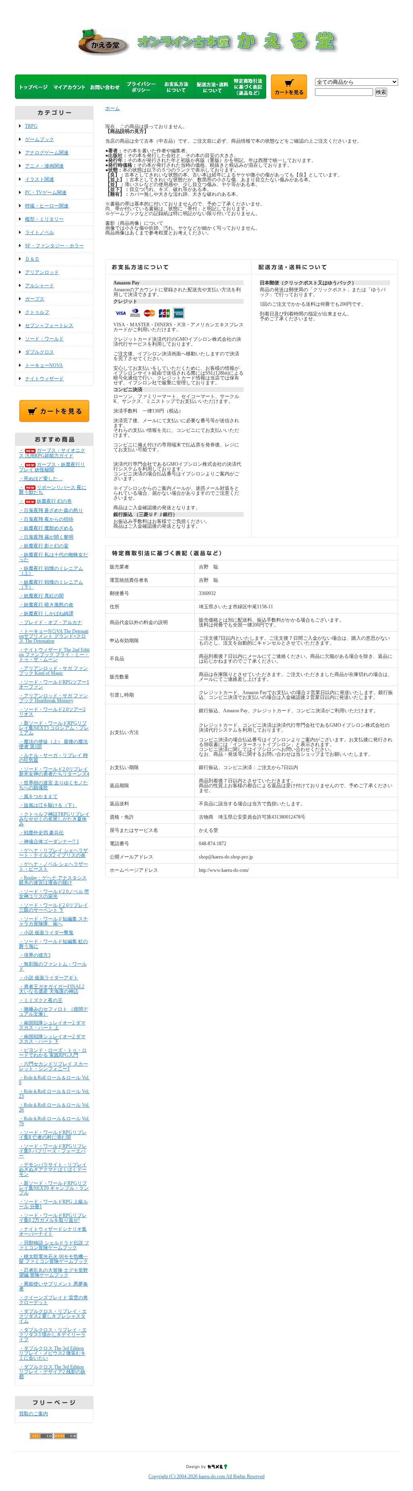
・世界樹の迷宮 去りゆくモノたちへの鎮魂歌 (53, 785)
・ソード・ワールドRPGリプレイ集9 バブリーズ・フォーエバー (53, 1151)
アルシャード (39, 285)
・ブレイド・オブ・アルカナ (50, 622)
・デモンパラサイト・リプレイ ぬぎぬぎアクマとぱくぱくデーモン (53, 1169)
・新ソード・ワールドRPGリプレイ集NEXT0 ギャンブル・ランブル (54, 1188)
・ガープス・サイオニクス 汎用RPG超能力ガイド (52, 453)
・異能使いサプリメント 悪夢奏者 (53, 1286)
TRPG (31, 126)
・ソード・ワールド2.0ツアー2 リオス (52, 712)
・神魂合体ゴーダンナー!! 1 (49, 841)
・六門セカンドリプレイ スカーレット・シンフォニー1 (53, 1066)
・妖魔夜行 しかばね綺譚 (46, 613)
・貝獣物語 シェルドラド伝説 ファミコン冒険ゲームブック (54, 1245)
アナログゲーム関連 (47, 153)
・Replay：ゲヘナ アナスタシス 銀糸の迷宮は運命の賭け (53, 880)
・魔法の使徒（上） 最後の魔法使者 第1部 (53, 744)
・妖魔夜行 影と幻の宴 (44, 546)
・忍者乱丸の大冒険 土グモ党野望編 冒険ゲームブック (53, 1272)
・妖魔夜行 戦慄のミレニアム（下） (51, 584)
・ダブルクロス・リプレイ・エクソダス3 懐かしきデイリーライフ (53, 1334)
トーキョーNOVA (44, 365)
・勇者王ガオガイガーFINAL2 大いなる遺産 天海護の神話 (51, 989)
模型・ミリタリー (44, 219)
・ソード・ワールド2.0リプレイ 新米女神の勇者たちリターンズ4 (54, 771)
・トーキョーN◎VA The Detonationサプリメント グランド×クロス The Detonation (53, 636)
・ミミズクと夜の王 (41, 1000)
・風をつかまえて (38, 796)
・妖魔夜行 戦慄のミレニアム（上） (51, 571)
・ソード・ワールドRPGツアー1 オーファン (54, 684)
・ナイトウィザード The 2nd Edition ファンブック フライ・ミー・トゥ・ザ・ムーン (54, 654)
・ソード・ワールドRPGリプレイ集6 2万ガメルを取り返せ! (53, 1218)
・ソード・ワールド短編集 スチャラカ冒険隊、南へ (53, 921)
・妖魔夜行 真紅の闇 (41, 596)
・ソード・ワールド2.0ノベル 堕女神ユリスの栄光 (54, 894)
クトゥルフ (37, 312)
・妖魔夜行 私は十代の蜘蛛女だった (53, 557)
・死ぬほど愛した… (41, 478)
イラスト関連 (39, 179)
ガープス (34, 299)
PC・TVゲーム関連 (46, 192)
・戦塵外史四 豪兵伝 (41, 833)
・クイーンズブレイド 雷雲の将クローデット (53, 1300)
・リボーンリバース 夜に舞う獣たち (52, 490)
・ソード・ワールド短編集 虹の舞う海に (53, 944)
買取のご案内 (33, 1413)
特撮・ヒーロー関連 (47, 206)
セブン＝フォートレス (49, 325)
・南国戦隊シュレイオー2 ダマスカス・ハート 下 (52, 1039)
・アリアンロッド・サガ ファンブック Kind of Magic (53, 671)
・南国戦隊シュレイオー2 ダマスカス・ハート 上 (52, 1025)
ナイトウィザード (44, 379)
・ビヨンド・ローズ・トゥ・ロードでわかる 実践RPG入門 (53, 1052)
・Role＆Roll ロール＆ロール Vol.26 (54, 1107)
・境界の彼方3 (34, 955)
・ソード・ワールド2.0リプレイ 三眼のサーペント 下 (53, 907)
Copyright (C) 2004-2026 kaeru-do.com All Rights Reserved (206, 1476)
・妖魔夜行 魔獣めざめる (46, 528)
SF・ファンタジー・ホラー (54, 246)
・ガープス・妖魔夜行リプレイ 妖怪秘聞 (52, 467)
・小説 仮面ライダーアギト (48, 978)
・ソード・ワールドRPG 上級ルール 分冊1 (53, 1204)
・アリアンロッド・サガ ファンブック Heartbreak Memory (53, 698)
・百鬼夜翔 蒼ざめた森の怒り (51, 510)
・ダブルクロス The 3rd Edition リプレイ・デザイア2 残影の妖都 (52, 1371)
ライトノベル (39, 232)
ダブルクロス (39, 352)
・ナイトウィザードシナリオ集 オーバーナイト (53, 1231)
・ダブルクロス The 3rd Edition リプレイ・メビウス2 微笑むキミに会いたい (52, 1353)
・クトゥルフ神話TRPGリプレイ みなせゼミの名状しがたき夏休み (54, 819)
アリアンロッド (42, 272)
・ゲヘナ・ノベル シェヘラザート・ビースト (53, 866)
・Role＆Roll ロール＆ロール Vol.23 (54, 1094)
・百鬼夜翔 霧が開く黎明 (46, 537)
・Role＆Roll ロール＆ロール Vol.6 (54, 1080)
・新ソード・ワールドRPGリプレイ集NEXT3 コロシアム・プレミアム (54, 728)
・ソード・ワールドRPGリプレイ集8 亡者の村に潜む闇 (53, 1135)
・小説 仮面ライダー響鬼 (46, 932)
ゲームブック (39, 139)
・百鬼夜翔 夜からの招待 (46, 519)
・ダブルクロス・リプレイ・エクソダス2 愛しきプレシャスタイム (53, 1316)
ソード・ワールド (44, 339)
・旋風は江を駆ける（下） (48, 805)
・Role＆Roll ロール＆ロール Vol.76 (54, 1121)
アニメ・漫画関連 (44, 166)
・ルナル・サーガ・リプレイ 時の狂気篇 (53, 758)
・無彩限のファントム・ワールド (53, 966)
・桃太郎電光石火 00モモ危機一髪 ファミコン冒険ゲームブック (53, 1259)
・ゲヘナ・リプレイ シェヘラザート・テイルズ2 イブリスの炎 (53, 853)
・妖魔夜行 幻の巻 (45, 501)
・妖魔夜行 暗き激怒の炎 (46, 605)
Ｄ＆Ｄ (32, 259)
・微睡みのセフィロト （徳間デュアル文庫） (53, 1011)
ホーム (112, 108)
